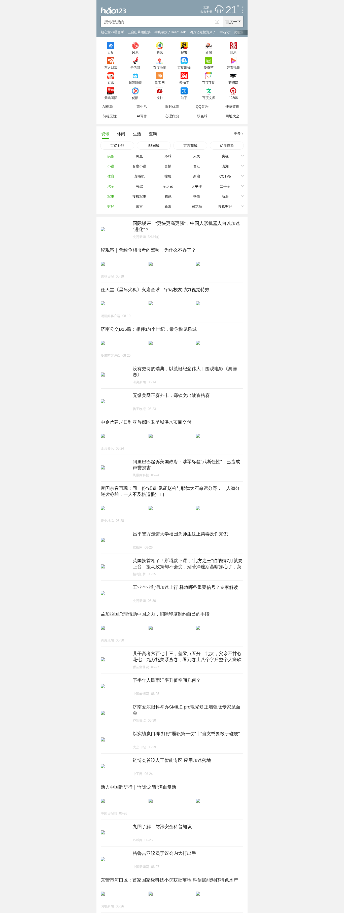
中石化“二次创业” (232, 32)
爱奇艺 (209, 67)
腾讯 (159, 52)
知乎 (184, 97)
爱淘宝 (184, 82)
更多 (237, 133)
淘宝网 (160, 82)
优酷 (135, 97)
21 (231, 10)
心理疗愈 (172, 116)
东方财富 (110, 67)
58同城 (153, 146)
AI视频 (107, 107)
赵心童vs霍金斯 (112, 32)
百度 (111, 52)
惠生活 (141, 107)
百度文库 (208, 97)
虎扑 (159, 97)
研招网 (233, 82)
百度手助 (208, 82)
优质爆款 (227, 146)
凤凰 (135, 52)
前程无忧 (109, 116)
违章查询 (232, 107)
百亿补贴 (117, 146)
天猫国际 (110, 97)
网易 (233, 52)
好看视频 (233, 67)
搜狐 (184, 52)
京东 (111, 82)
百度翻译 (184, 67)
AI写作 (142, 116)
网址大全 (232, 116)
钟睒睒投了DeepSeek (170, 32)
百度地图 (159, 67)
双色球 (202, 116)
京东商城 (190, 146)
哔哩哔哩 (135, 82)
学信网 (135, 67)
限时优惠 (172, 107)
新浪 (208, 52)
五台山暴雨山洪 (139, 32)
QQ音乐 (202, 107)
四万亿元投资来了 (203, 32)
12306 (233, 97)
